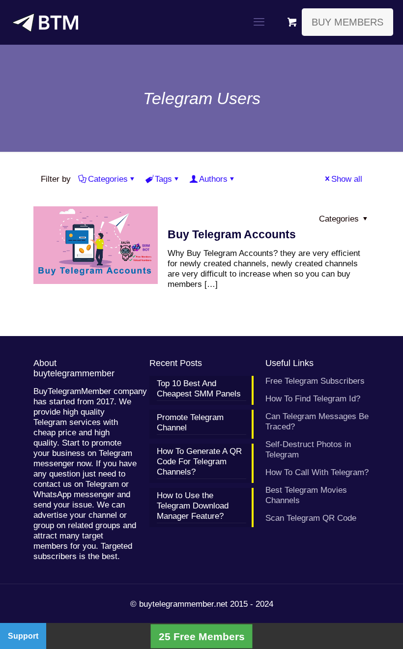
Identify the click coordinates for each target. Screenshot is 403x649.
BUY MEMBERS (347, 22)
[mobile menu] (259, 22)
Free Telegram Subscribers (315, 381)
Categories (108, 179)
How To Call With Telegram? (317, 472)
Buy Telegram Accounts (232, 234)
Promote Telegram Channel (190, 422)
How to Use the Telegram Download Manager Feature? (193, 506)
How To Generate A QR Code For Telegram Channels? (199, 462)
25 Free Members (202, 636)
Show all (346, 179)
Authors (213, 179)
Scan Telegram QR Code (310, 518)
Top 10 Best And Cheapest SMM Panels (199, 388)
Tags (163, 179)
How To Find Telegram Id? (312, 398)
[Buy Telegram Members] (45, 22)
